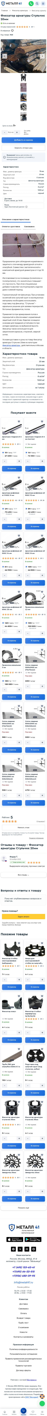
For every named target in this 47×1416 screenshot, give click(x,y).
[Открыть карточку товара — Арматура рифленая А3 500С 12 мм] (35, 486)
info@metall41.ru (23, 1282)
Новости (23, 1332)
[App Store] (14, 1239)
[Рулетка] (42, 1396)
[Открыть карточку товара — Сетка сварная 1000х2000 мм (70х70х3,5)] (12, 714)
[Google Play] (33, 1239)
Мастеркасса (31, 1380)
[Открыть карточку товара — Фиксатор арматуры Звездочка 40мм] (35, 1163)
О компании (23, 1327)
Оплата (23, 1313)
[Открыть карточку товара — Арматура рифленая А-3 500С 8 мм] (12, 486)
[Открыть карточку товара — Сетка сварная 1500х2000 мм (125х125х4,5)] (35, 767)
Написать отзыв (23, 827)
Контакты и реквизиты (23, 1337)
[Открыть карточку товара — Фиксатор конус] (12, 1004)
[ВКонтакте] (20, 1249)
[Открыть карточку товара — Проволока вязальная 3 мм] (12, 658)
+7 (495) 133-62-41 (23, 1267)
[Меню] (43, 3)
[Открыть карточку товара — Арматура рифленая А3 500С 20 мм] (12, 600)
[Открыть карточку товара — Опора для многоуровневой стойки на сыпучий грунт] (35, 951)
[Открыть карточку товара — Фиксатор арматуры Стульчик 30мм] (12, 1110)
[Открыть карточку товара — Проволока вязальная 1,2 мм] (35, 600)
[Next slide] (42, 56)
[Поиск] (37, 3)
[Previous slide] (4, 56)
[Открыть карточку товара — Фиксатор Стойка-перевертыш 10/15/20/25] (35, 1004)
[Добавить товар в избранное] (19, 421)
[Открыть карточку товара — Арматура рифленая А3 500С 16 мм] (35, 544)
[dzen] (33, 1249)
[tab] (20, 71)
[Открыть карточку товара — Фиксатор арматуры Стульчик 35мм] (35, 1110)
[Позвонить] (31, 3)
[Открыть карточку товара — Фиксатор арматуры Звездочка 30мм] (12, 1163)
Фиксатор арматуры (11, 345)
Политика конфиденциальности (23, 1349)
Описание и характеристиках (15, 219)
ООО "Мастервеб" (31, 1397)
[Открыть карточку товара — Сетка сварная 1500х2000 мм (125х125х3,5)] (12, 767)
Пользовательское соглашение (23, 1354)
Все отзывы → (23, 875)
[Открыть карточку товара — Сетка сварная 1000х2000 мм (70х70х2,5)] (35, 658)
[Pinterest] (13, 1249)
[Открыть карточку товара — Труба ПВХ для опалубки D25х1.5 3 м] (12, 1057)
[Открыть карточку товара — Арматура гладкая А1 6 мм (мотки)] (35, 429)
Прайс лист (23, 1323)
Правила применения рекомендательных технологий (23, 1360)
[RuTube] (26, 1249)
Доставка (23, 1304)
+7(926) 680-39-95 (23, 1276)
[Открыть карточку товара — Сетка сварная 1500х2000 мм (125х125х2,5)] (35, 714)
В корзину (12, 468)
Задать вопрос (23, 917)
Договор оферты (23, 1370)
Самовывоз (29, 227)
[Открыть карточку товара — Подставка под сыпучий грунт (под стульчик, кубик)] (35, 1057)
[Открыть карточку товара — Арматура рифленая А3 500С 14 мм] (12, 544)
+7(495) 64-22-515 (23, 1271)
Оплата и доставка (11, 227)
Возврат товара (23, 1318)
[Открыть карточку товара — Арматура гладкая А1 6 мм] (12, 429)
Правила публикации (36, 838)
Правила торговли (23, 1366)
